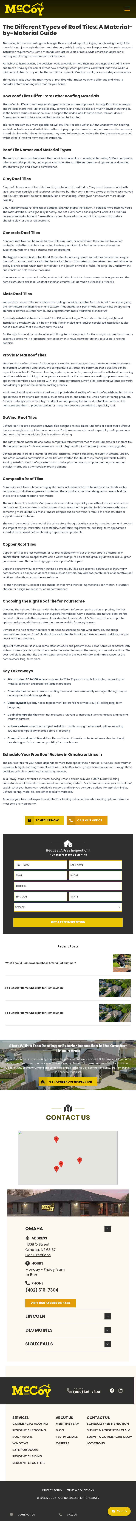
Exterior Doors (25, 1450)
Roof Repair (22, 1436)
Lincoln (35, 1316)
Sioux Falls (39, 1344)
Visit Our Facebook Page (50, 1303)
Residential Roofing (29, 1430)
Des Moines (39, 1330)
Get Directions (38, 1255)
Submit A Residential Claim (108, 1430)
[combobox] (68, 907)
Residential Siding (27, 1456)
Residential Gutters (28, 1463)
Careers (62, 1443)
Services (20, 1417)
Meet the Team (67, 1423)
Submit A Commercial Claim (109, 1436)
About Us (64, 1417)
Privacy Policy (52, 1490)
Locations (96, 1443)
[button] (61, 1164)
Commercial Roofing (30, 1423)
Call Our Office (89, 820)
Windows (20, 1443)
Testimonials (67, 1436)
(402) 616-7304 (41, 1290)
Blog (60, 1430)
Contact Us (98, 1417)
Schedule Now (47, 820)
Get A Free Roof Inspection (70, 1082)
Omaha (34, 1228)
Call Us (72, 1514)
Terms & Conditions (80, 1490)
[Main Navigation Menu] (127, 9)
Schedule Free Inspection (108, 1423)
